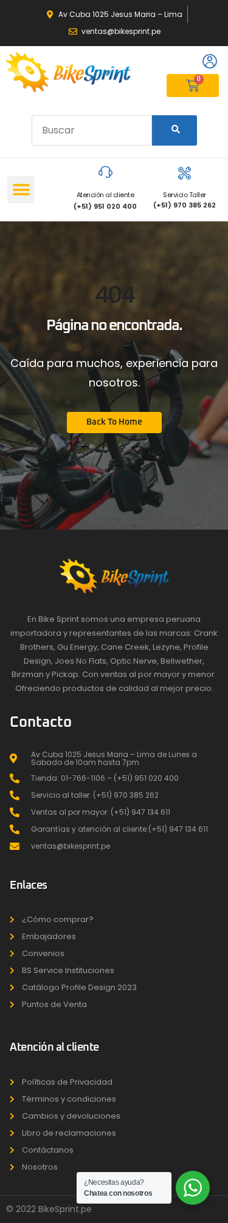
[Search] (174, 130)
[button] (21, 189)
